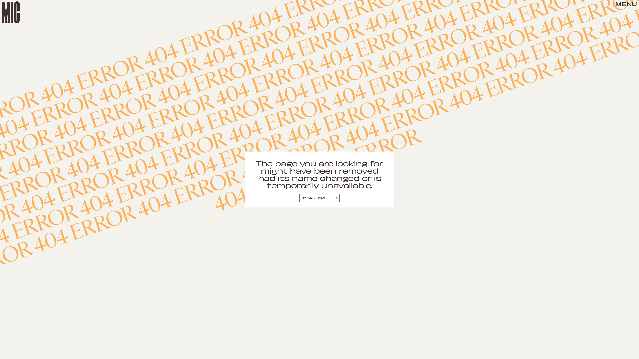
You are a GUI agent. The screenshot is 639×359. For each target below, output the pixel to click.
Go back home (314, 198)
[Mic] (11, 12)
